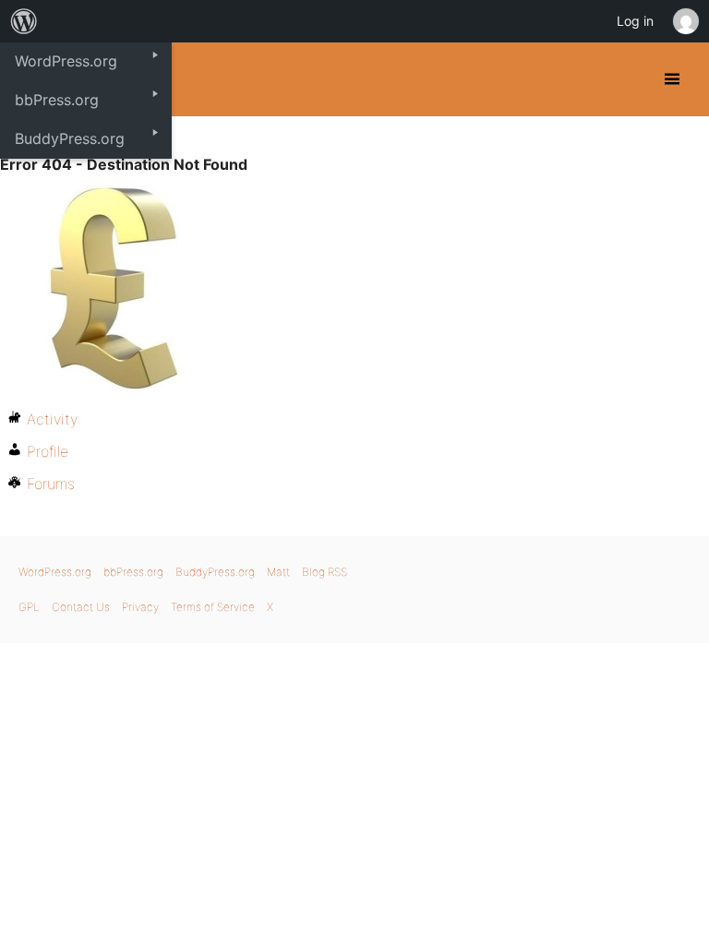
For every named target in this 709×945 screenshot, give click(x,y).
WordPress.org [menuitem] (66, 61)
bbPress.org (133, 572)
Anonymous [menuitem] (685, 21)
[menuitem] (24, 21)
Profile (47, 451)
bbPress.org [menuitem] (57, 99)
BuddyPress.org (215, 572)
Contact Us (81, 607)
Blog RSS (324, 572)
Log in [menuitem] (635, 21)
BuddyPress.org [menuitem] (70, 138)
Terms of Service (213, 607)
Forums (51, 483)
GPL (29, 607)
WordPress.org (54, 572)
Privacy (140, 607)
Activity (52, 419)
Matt (278, 572)
